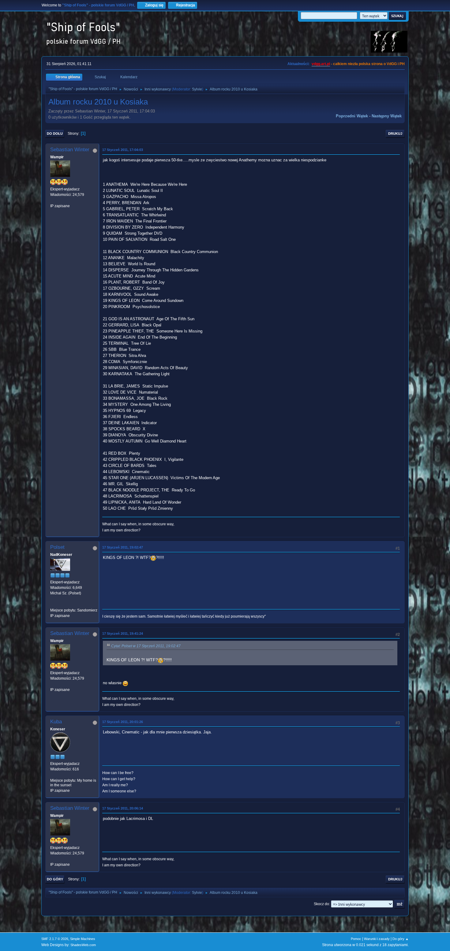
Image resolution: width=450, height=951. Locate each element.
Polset (57, 547)
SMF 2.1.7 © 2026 (54, 939)
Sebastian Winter (69, 149)
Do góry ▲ (400, 939)
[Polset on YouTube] (52, 604)
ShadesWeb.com (83, 945)
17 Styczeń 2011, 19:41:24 (122, 633)
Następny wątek (387, 116)
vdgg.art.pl (321, 64)
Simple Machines (82, 939)
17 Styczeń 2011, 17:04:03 (122, 150)
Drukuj (395, 133)
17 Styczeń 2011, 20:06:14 (122, 808)
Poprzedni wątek (352, 116)
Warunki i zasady (377, 939)
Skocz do (321, 904)
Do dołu (55, 133)
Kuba (56, 722)
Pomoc (356, 939)
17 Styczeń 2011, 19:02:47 (122, 547)
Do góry (55, 879)
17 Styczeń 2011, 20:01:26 (122, 722)
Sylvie (197, 89)
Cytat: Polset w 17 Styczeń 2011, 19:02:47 (146, 646)
